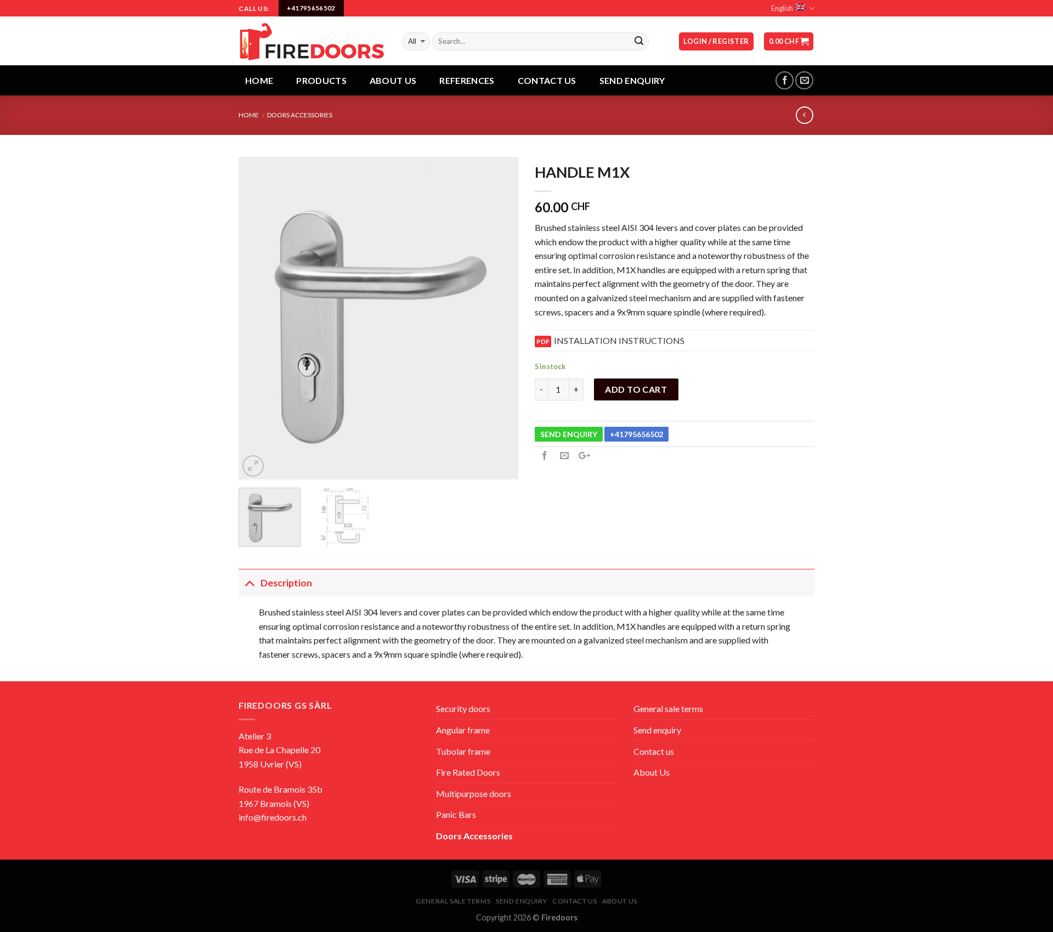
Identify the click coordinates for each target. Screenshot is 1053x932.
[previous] (258, 318)
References (466, 80)
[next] (499, 318)
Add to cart (636, 389)
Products (321, 80)
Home (259, 80)
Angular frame (463, 730)
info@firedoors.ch (273, 817)
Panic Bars (456, 814)
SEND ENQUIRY (568, 434)
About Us (393, 80)
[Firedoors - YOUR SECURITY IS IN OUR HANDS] (312, 41)
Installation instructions (619, 340)
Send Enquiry (632, 80)
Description (286, 583)
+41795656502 (636, 434)
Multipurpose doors (473, 793)
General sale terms (668, 708)
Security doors (463, 708)
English (782, 8)
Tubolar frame (463, 751)
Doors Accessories (299, 115)
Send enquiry (657, 730)
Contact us (547, 80)
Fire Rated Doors (468, 772)
